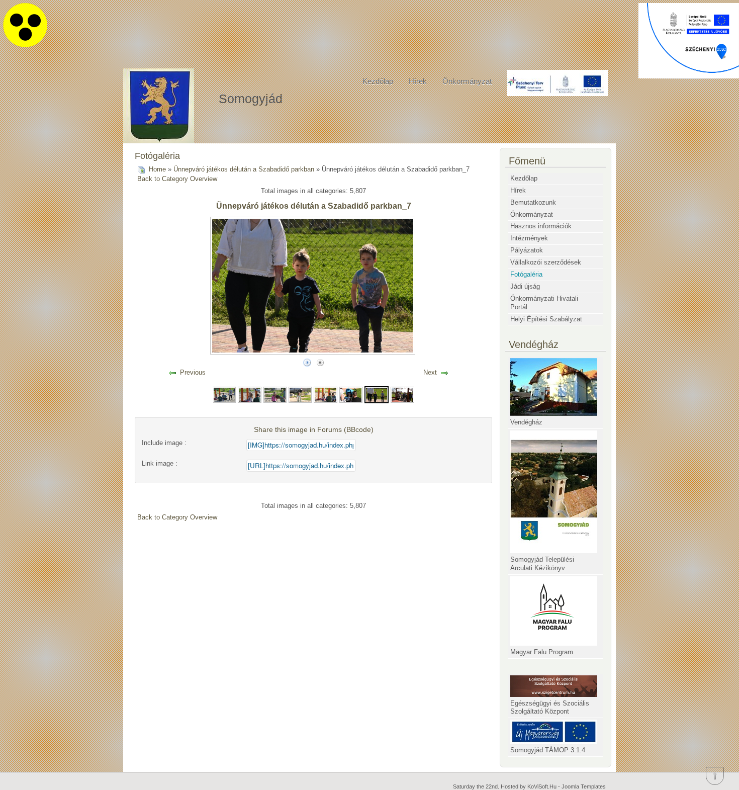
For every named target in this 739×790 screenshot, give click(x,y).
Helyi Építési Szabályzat (546, 319)
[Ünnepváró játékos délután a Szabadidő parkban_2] (249, 394)
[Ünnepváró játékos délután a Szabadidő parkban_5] (325, 394)
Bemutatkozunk (533, 202)
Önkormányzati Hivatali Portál (544, 303)
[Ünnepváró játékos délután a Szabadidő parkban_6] (350, 394)
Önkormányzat (467, 81)
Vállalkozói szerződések (545, 262)
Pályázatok (526, 250)
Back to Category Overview (177, 179)
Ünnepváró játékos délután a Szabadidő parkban (243, 169)
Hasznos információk (541, 226)
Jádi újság (525, 286)
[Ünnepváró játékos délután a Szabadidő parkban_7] (376, 394)
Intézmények (529, 238)
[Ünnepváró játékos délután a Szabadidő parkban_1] (224, 394)
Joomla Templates (584, 786)
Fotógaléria (526, 274)
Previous (193, 372)
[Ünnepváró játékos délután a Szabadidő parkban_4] (300, 394)
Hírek (418, 81)
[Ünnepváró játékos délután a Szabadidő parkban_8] (402, 394)
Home (157, 169)
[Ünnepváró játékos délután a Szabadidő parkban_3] (275, 394)
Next (430, 372)
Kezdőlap (377, 81)
